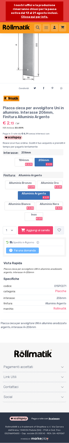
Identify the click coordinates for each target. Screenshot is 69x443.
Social (7, 397)
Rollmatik (60, 308)
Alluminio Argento (35, 195)
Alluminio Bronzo (22, 184)
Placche (60, 291)
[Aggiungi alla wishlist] (59, 230)
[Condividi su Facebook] (43, 87)
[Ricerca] (38, 28)
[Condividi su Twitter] (34, 87)
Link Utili (9, 377)
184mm (25, 162)
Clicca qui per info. (34, 17)
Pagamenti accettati (18, 367)
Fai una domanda (24, 250)
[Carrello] (62, 27)
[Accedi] (54, 27)
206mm (45, 162)
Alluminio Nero (51, 205)
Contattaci (10, 387)
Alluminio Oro (51, 184)
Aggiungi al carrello (38, 230)
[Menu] (46, 28)
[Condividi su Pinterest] (52, 87)
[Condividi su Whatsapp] (61, 88)
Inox (36, 216)
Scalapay (54, 418)
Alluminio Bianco (20, 205)
